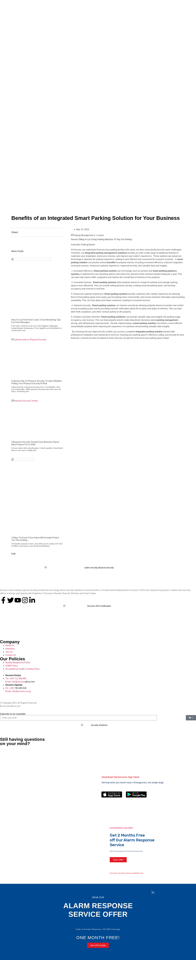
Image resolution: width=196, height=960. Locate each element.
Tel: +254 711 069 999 (15, 678)
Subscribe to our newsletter (13, 714)
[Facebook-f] (3, 600)
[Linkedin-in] (32, 600)
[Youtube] (17, 600)
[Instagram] (25, 600)
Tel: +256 (10, 688)
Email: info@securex (15, 682)
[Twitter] (10, 600)
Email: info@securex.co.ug (18, 691)
